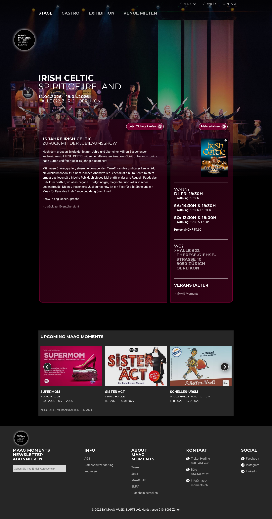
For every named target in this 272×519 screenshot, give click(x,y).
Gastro (70, 13)
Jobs (134, 474)
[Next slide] (225, 367)
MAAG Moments (187, 293)
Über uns (188, 4)
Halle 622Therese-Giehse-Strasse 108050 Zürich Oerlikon (196, 259)
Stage (45, 13)
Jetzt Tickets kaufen (142, 126)
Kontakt (229, 4)
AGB (87, 458)
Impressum (91, 471)
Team (135, 467)
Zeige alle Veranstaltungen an (65, 410)
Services (209, 4)
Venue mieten (140, 13)
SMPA (135, 486)
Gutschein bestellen (144, 493)
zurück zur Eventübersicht (62, 206)
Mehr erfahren (210, 126)
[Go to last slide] (47, 367)
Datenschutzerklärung (98, 465)
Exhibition (101, 13)
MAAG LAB (138, 480)
